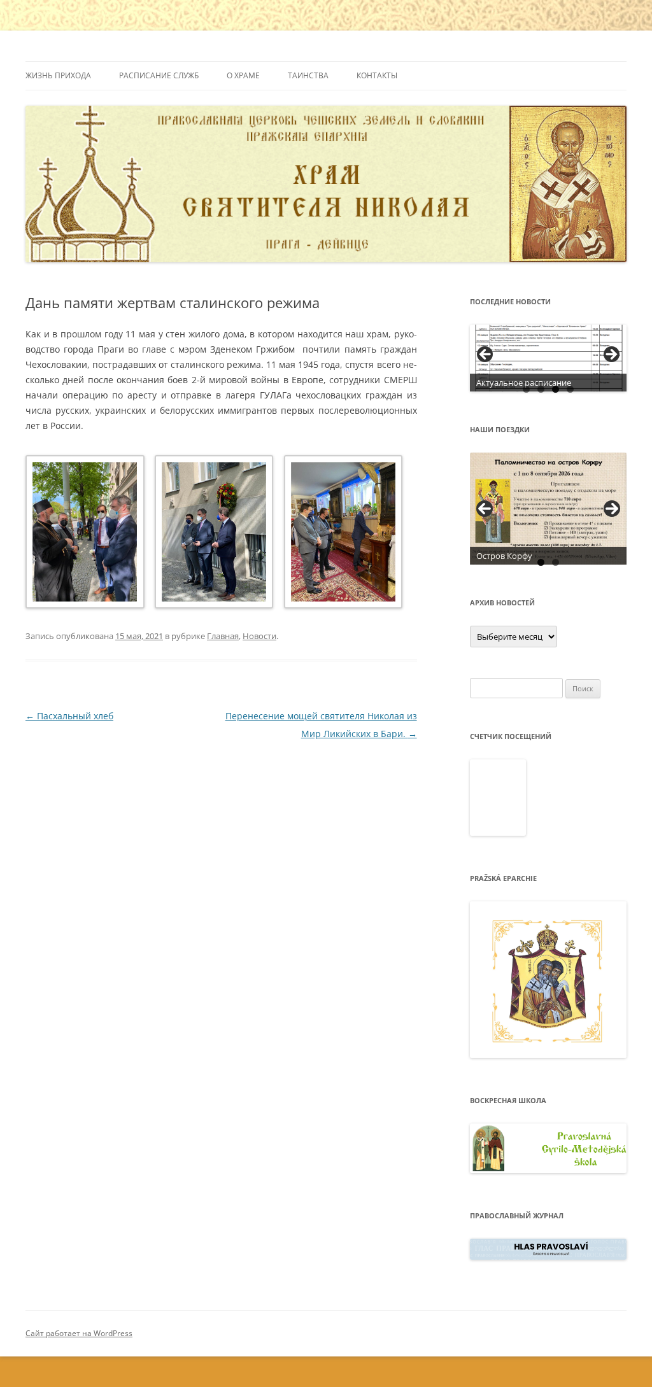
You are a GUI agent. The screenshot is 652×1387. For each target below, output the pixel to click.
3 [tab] (555, 389)
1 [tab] (526, 389)
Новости (259, 636)
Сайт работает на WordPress (78, 1333)
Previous (484, 508)
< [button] (485, 355)
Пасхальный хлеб (69, 716)
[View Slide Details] (548, 358)
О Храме (243, 75)
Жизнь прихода (58, 75)
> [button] (610, 355)
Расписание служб (159, 75)
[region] (548, 358)
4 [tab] (570, 389)
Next (612, 508)
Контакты (377, 75)
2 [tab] (540, 389)
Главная (223, 636)
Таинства (308, 75)
